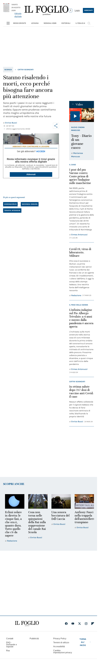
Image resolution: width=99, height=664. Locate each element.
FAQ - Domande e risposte (11, 644)
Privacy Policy (59, 638)
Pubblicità (34, 638)
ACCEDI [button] (40, 151)
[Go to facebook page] (66, 623)
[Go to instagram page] (86, 623)
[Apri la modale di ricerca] (89, 23)
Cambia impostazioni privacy (62, 652)
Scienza (8, 70)
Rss (8, 651)
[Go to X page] (79, 623)
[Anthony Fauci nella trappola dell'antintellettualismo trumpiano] (82, 501)
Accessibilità (59, 646)
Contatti (9, 638)
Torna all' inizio (83, 642)
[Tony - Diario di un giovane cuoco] (81, 115)
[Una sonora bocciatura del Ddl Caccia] (60, 501)
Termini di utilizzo (61, 642)
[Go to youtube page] (73, 623)
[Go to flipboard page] (92, 623)
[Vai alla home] (46, 10)
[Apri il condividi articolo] (56, 126)
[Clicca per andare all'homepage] (27, 623)
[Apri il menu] (8, 23)
